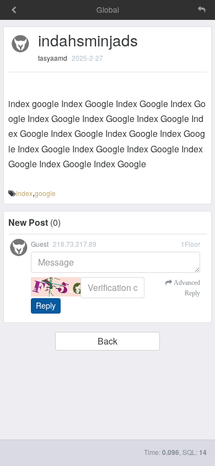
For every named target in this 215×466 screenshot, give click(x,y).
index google (33, 103)
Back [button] (107, 341)
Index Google (87, 103)
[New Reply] (179, 9)
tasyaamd (52, 57)
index (24, 193)
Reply (46, 305)
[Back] (14, 10)
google (45, 193)
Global (107, 9)
